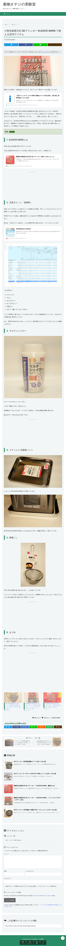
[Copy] (55, 44)
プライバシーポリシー (45, 52)
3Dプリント (16, 24)
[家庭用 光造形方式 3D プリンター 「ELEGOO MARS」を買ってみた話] (52, 697)
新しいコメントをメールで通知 (12, 892)
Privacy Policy (36, 895)
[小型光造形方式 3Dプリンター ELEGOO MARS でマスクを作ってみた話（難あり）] (13, 697)
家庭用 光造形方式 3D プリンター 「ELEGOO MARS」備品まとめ (34, 785)
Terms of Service (47, 895)
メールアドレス (29, 871)
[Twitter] (11, 44)
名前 (5, 871)
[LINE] (40, 44)
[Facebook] (26, 44)
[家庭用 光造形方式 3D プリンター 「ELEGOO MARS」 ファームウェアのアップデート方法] (33, 697)
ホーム (8, 24)
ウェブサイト (7, 878)
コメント (6, 854)
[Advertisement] (33, 185)
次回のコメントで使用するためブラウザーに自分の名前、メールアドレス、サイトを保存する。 (31, 886)
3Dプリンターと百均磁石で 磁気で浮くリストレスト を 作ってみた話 (35, 810)
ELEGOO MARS (56, 717)
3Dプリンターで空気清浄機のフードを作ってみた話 (30, 761)
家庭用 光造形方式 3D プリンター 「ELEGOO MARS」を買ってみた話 (52, 705)
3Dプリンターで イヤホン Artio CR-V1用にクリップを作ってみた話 (35, 773)
